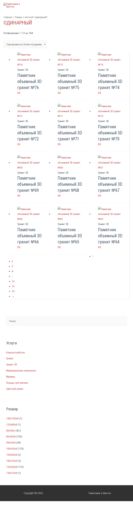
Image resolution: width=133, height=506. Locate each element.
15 (13, 286)
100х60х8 (11, 454)
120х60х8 (11, 467)
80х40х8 (11, 436)
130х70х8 (11, 473)
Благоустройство (15, 352)
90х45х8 (11, 442)
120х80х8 (11, 424)
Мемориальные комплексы (21, 370)
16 (13, 291)
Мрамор (10, 376)
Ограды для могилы (17, 382)
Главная (7, 17)
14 (13, 281)
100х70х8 (11, 460)
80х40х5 (11, 430)
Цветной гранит (15, 388)
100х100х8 (12, 418)
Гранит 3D (11, 364)
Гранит (10, 358)
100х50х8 (11, 448)
